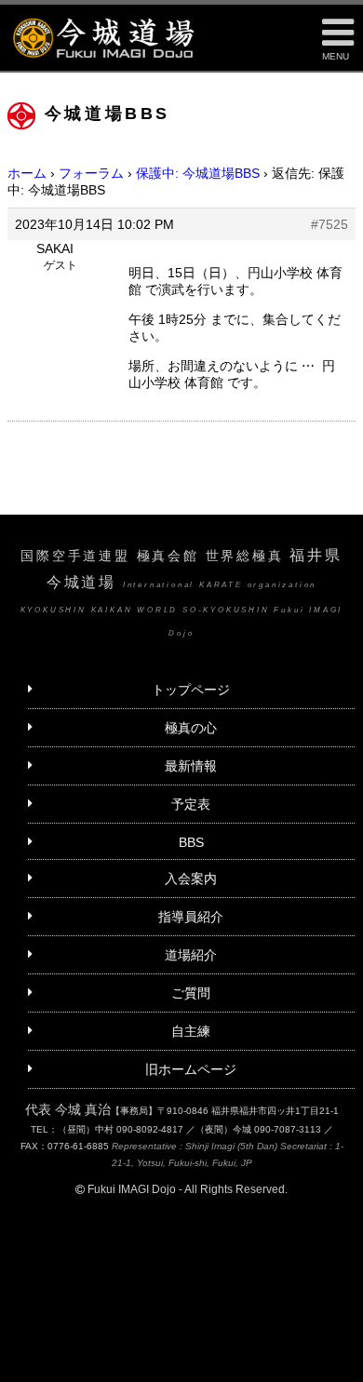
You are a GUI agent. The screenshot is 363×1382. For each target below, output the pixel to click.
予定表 (190, 804)
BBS (191, 842)
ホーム (27, 173)
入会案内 (191, 878)
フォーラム (91, 173)
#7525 (329, 224)
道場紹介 (191, 954)
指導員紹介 (190, 916)
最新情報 (191, 765)
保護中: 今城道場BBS (198, 173)
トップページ (191, 689)
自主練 (190, 1031)
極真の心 (191, 727)
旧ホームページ (190, 1069)
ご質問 (190, 993)
